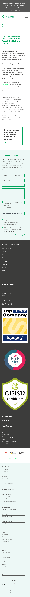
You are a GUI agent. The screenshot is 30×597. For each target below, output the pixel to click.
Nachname (18, 175)
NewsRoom (5, 537)
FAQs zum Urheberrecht (8, 496)
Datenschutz (5, 434)
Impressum (5, 430)
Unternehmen (7, 180)
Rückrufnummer (19, 202)
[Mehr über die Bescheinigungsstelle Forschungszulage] (15, 360)
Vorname (5, 175)
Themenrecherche (7, 474)
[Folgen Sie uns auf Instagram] (9, 304)
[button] (10, 458)
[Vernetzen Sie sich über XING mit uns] (6, 304)
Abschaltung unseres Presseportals (11, 27)
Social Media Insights (7, 523)
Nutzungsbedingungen (8, 437)
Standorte (4, 566)
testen (22, 115)
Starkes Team (5, 555)
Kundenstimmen (6, 562)
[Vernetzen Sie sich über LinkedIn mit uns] (3, 304)
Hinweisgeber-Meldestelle (9, 441)
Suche (3, 288)
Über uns (12, 25)
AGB (3, 432)
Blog (3, 559)
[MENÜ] (26, 17)
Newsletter (5, 295)
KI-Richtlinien (5, 444)
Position (17, 180)
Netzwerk (4, 564)
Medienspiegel (6, 492)
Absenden (18, 235)
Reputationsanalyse (7, 516)
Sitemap (4, 572)
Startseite (5, 25)
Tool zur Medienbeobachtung (10, 499)
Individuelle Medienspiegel (9, 501)
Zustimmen (8, 7)
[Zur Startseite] (8, 16)
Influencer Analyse (7, 521)
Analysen (4, 544)
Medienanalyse (6, 507)
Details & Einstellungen (21, 7)
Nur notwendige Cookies (14, 10)
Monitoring (5, 469)
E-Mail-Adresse (7, 185)
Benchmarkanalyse (7, 512)
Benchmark (5, 471)
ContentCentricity (7, 539)
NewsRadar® (5, 420)
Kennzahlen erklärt (7, 293)
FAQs (3, 291)
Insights (4, 532)
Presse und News (21, 25)
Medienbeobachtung (8, 489)
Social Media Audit (7, 519)
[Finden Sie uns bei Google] (12, 304)
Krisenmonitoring (6, 494)
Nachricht (6, 189)
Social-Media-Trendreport (9, 526)
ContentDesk (5, 84)
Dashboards (5, 478)
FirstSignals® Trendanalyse (9, 509)
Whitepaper (5, 534)
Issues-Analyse (6, 514)
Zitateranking (5, 541)
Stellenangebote (6, 557)
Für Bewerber (6, 277)
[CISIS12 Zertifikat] (15, 394)
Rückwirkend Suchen (7, 483)
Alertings (4, 476)
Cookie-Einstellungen (8, 439)
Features (4, 481)
